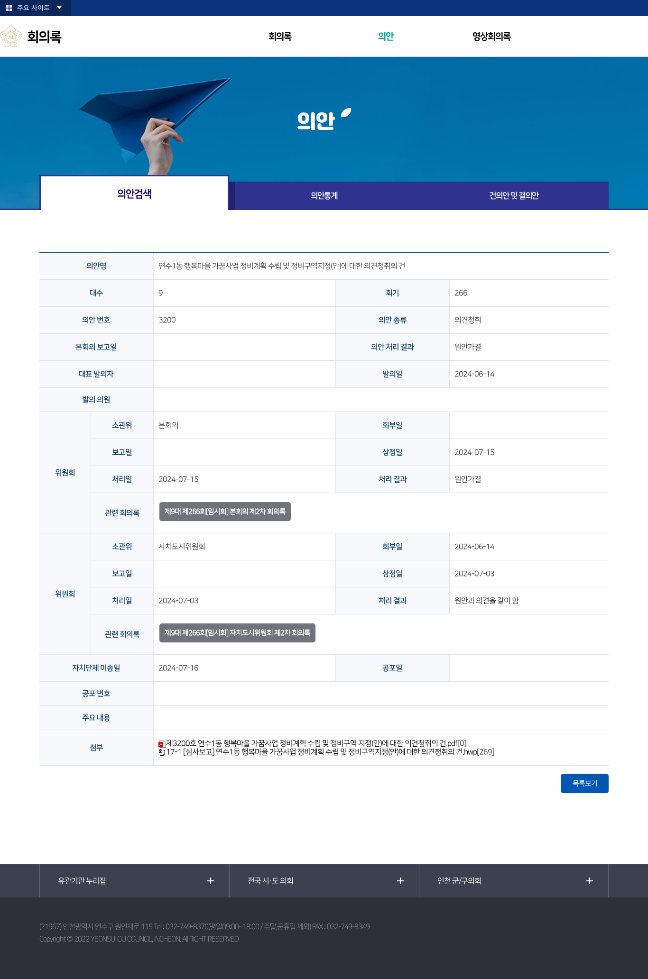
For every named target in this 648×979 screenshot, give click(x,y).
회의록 (279, 37)
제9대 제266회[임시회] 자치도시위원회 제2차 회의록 (237, 633)
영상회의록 (491, 37)
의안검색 (134, 193)
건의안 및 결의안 (513, 196)
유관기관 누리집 (82, 881)
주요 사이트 (33, 8)
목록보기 (585, 783)
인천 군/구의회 (459, 881)
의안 (385, 37)
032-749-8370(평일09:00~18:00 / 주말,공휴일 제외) (238, 927)
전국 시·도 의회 (270, 881)
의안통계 (324, 196)
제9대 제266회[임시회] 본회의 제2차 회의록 (225, 511)
